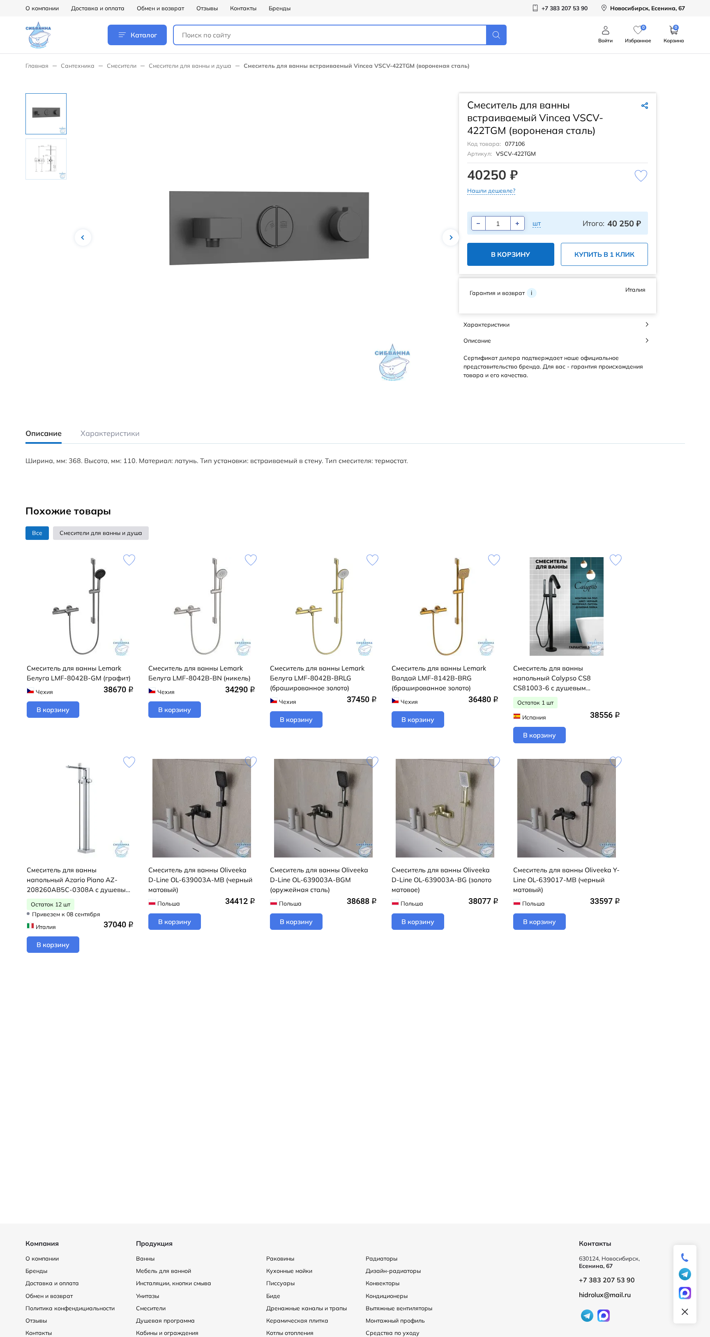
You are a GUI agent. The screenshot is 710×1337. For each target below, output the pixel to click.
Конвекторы (382, 1283)
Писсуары (280, 1283)
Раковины (280, 1258)
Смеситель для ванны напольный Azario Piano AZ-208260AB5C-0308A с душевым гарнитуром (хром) (78, 880)
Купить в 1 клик (604, 254)
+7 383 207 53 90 (607, 1280)
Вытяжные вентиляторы (399, 1308)
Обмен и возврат (160, 8)
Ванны (145, 1258)
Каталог (144, 35)
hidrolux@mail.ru (605, 1295)
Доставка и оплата (97, 8)
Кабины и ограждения (167, 1333)
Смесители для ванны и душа (190, 65)
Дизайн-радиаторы (393, 1271)
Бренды (279, 8)
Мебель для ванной (163, 1271)
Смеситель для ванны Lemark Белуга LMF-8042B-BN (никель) (199, 673)
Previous (83, 237)
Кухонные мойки (289, 1271)
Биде (273, 1296)
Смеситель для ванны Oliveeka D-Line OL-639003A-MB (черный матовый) (200, 880)
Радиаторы (381, 1258)
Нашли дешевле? (491, 190)
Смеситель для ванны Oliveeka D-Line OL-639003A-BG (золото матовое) (441, 880)
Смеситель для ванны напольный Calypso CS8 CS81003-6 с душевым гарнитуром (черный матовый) (562, 678)
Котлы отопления (290, 1333)
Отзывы (207, 8)
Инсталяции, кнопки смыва (173, 1283)
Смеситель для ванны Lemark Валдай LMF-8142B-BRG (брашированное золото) (439, 678)
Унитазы (147, 1296)
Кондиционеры (387, 1296)
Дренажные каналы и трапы (306, 1308)
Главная (36, 65)
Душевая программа (165, 1320)
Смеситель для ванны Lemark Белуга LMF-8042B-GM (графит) (79, 673)
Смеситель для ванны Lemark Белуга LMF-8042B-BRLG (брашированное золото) (317, 678)
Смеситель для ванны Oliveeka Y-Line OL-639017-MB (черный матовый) (566, 880)
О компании (42, 8)
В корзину (510, 254)
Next (451, 237)
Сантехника (78, 65)
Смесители (121, 65)
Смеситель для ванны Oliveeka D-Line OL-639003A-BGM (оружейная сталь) (319, 880)
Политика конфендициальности (70, 1308)
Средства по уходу (393, 1333)
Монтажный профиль (395, 1320)
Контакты (243, 8)
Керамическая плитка (297, 1320)
